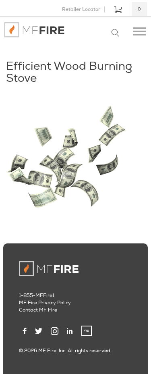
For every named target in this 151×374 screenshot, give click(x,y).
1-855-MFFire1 (36, 296)
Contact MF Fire (38, 310)
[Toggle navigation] (139, 30)
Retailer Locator (81, 9)
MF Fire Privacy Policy (45, 303)
